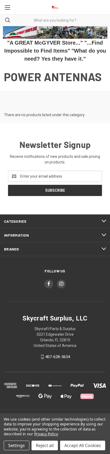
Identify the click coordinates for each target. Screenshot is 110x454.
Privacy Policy (45, 433)
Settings (16, 445)
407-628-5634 (57, 356)
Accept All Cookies (82, 445)
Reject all (45, 445)
